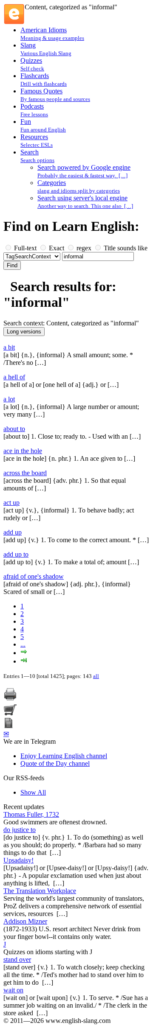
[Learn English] (14, 22)
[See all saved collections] (8, 725)
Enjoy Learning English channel (63, 755)
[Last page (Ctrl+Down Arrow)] (23, 661)
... (23, 644)
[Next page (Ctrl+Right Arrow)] (23, 652)
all (96, 676)
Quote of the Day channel (55, 763)
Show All (33, 792)
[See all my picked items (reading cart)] (10, 713)
